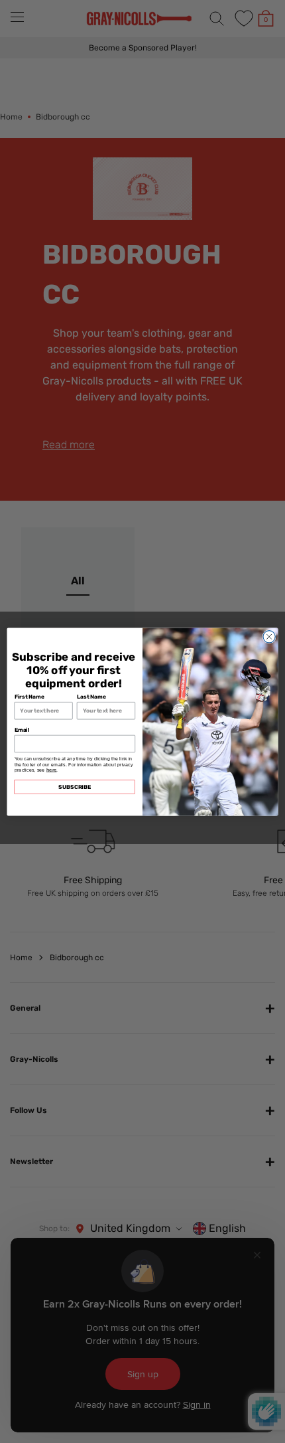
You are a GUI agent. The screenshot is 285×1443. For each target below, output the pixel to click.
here (51, 769)
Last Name (91, 696)
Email (22, 729)
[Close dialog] (269, 636)
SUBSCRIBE (74, 786)
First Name (30, 696)
